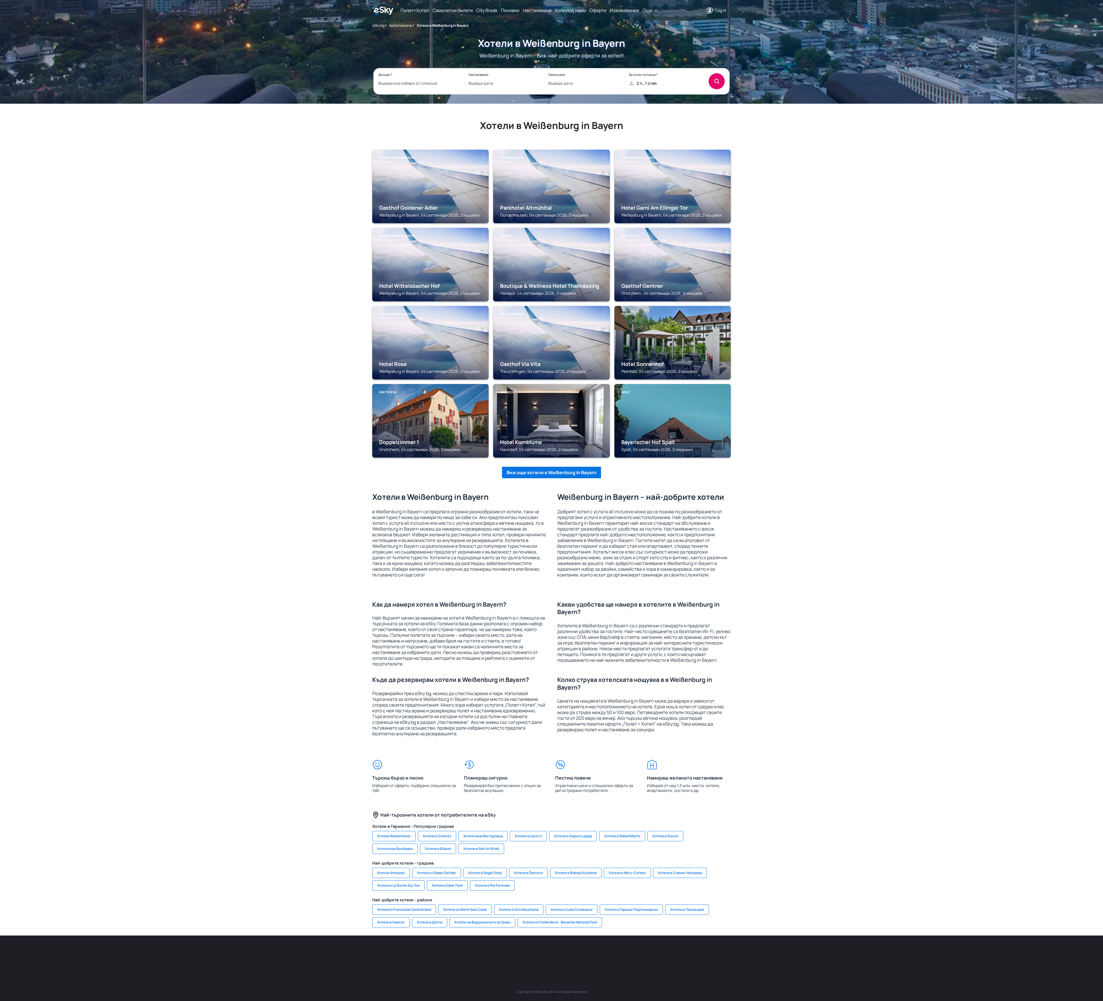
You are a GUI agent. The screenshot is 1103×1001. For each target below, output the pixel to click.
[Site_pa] (603, 953)
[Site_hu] (551, 953)
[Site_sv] (620, 953)
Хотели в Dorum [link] (665, 836)
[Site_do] (586, 953)
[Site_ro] (431, 953)
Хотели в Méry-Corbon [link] (627, 872)
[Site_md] (517, 953)
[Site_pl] (448, 953)
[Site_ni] (637, 953)
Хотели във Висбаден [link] (395, 848)
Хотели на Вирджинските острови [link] (482, 922)
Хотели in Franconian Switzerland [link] (404, 909)
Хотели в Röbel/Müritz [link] (622, 836)
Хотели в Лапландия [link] (687, 909)
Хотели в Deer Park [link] (447, 885)
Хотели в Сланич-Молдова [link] (680, 872)
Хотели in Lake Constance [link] (572, 909)
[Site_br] (413, 953)
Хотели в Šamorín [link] (528, 872)
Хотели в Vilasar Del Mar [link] (436, 872)
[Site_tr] (482, 953)
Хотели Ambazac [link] (391, 872)
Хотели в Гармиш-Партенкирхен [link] (631, 909)
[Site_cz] (499, 953)
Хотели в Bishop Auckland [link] (576, 872)
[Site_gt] (655, 953)
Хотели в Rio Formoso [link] (492, 885)
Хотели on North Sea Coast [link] (465, 909)
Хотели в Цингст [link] (528, 836)
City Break (486, 10)
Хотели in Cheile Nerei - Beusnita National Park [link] (559, 922)
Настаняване (537, 10)
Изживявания (624, 10)
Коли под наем (570, 10)
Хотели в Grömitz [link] (437, 836)
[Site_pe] (465, 953)
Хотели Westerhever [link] (394, 836)
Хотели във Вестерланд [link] (483, 836)
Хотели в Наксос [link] (391, 922)
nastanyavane (400, 25)
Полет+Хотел (414, 10)
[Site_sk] (534, 953)
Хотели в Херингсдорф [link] (573, 836)
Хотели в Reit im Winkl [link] (481, 848)
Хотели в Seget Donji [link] (485, 872)
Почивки (510, 10)
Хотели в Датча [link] (429, 922)
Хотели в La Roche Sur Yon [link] (398, 885)
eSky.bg (378, 25)
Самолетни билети (453, 10)
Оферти (597, 10)
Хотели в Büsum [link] (438, 848)
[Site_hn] (672, 953)
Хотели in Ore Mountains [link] (519, 909)
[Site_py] (689, 953)
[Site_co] (568, 953)
